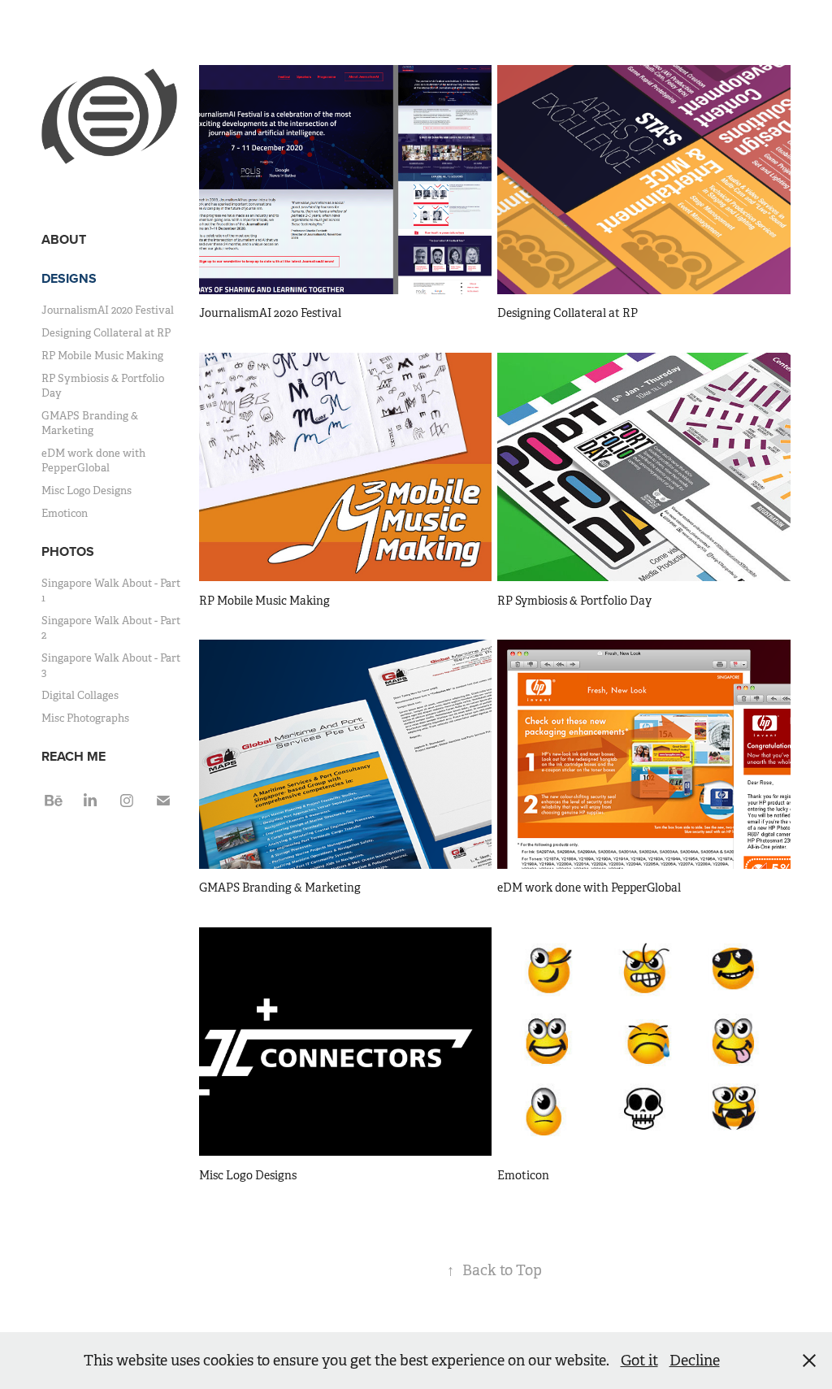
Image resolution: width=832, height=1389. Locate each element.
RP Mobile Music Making (102, 355)
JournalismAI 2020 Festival (107, 310)
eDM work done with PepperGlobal (93, 460)
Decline (695, 1360)
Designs (69, 278)
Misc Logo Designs (86, 490)
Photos (67, 551)
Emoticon (64, 513)
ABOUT (63, 239)
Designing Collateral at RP (106, 333)
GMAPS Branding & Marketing (89, 423)
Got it (639, 1360)
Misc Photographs (85, 718)
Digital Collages (80, 695)
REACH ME (73, 756)
